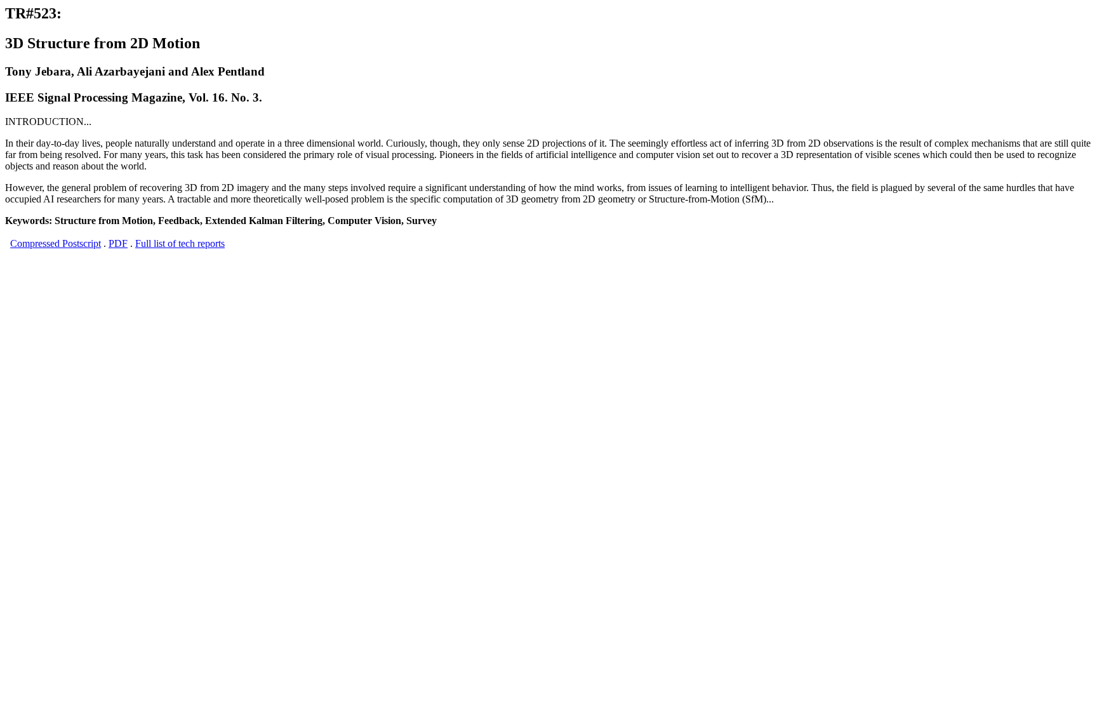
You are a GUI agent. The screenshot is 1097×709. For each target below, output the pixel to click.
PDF (118, 243)
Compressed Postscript (55, 243)
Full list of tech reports (180, 243)
